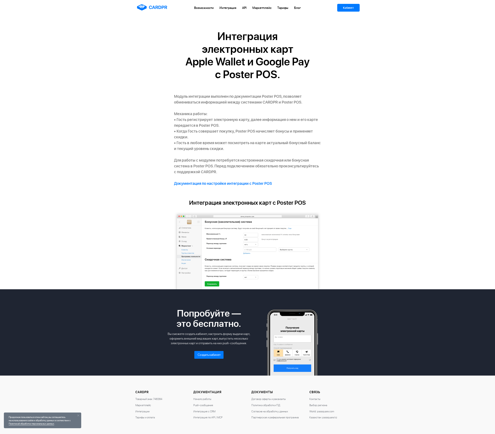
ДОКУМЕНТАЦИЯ (207, 392)
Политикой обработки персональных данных (31, 423)
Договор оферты (261, 399)
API (244, 8)
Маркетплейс (261, 8)
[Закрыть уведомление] (78, 415)
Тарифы (282, 8)
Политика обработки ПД (265, 405)
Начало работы (202, 399)
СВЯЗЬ (314, 392)
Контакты (314, 399)
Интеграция (227, 8)
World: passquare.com (321, 411)
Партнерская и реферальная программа (275, 417)
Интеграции (142, 411)
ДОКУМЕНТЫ (262, 392)
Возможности (204, 8)
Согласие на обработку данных (269, 411)
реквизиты (279, 399)
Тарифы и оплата (145, 417)
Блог (297, 8)
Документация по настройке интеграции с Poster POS (223, 183)
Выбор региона (318, 405)
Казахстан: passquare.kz (323, 417)
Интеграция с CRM (204, 411)
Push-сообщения (203, 405)
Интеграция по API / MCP (208, 417)
